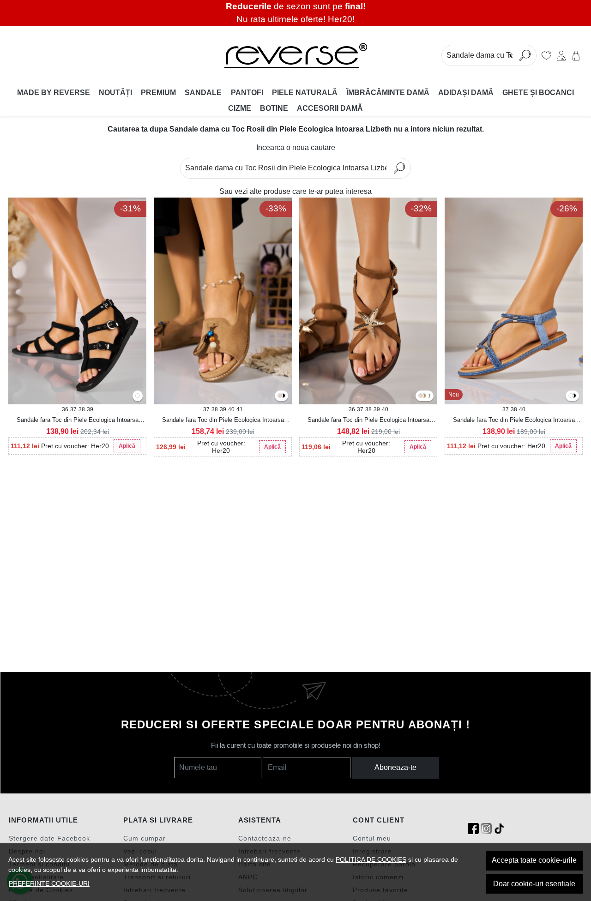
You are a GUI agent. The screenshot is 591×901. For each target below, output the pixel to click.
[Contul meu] (561, 55)
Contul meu (372, 838)
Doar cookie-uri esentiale (534, 884)
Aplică (127, 446)
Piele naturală (305, 92)
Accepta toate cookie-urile (534, 860)
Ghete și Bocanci (538, 92)
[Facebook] (473, 829)
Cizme (239, 108)
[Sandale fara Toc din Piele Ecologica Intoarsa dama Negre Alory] (574, 396)
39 (90, 409)
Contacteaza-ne (264, 838)
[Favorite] (546, 55)
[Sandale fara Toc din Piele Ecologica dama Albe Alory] (570, 396)
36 (65, 409)
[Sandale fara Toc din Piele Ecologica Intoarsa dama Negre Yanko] (283, 396)
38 (81, 409)
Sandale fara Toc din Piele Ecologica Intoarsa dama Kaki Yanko (223, 420)
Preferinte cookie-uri (49, 883)
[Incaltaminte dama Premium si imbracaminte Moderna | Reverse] (295, 55)
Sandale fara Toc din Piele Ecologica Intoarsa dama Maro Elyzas (368, 420)
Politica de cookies (371, 859)
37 (73, 409)
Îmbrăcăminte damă (387, 92)
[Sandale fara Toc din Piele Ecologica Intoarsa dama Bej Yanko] (279, 396)
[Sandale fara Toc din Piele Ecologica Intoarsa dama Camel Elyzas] (424, 396)
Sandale (203, 92)
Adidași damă (466, 92)
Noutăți (115, 92)
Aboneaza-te (395, 767)
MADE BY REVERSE (53, 92)
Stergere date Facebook (49, 838)
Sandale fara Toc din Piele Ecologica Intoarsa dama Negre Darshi (78, 420)
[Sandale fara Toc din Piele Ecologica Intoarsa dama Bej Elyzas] (420, 396)
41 (239, 409)
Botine (274, 108)
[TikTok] (499, 829)
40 (231, 409)
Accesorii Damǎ (330, 108)
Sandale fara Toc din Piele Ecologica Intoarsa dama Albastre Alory (514, 420)
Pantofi (247, 92)
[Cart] (576, 55)
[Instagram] (486, 829)
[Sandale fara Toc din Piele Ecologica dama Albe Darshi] (137, 396)
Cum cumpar (144, 838)
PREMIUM (158, 92)
